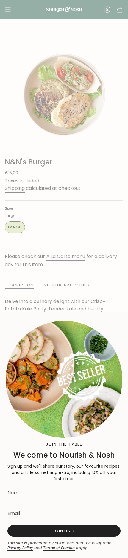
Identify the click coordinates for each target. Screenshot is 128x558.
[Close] (117, 322)
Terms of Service (59, 547)
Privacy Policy (20, 547)
